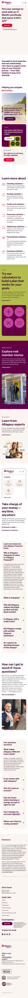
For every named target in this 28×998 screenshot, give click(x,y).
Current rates (5, 910)
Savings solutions (14, 194)
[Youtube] (7, 934)
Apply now (9, 160)
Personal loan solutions (16, 237)
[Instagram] (2, 934)
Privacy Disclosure (6, 907)
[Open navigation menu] (25, 3)
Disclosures (4, 902)
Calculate (9, 138)
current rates (13, 857)
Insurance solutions (15, 251)
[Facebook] (9, 934)
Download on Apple (9, 527)
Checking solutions (14, 184)
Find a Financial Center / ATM (9, 913)
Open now (7, 25)
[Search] (23, 3)
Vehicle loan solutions (15, 227)
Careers (4, 900)
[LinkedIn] (5, 934)
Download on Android (9, 530)
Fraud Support (5, 905)
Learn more (10, 118)
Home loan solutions (15, 214)
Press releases (5, 915)
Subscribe (7, 923)
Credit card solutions (15, 204)
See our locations (8, 695)
